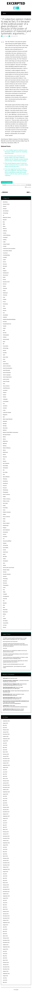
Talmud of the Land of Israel (8, 567)
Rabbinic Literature (16, 185)
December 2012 (6, 940)
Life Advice (5, 405)
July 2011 (5, 978)
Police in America (6, 494)
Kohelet (4, 396)
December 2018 (6, 785)
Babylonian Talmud (7, 217)
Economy (5, 264)
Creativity (5, 257)
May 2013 (5, 931)
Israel (4, 359)
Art (3, 215)
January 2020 (5, 756)
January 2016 (5, 860)
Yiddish (4, 618)
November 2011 (6, 969)
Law (4, 403)
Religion (4, 527)
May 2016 (5, 851)
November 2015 (6, 865)
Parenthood (5, 483)
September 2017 (6, 816)
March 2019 (5, 778)
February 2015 (6, 884)
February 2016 (6, 858)
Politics (4, 496)
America (4, 206)
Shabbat (4, 543)
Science (4, 534)
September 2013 (6, 922)
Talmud (4, 565)
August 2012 (5, 949)
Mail (4, 416)
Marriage (5, 423)
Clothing (4, 239)
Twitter (14, 8)
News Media (5, 465)
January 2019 (5, 783)
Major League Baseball (7, 419)
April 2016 (5, 853)
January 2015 (5, 887)
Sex (3, 538)
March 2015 (5, 882)
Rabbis (4, 514)
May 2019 (5, 774)
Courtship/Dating (6, 255)
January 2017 (5, 833)
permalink (29, 187)
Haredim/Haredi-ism (7, 323)
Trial (4, 589)
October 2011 (5, 971)
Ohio (4, 474)
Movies (4, 454)
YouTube (5, 625)
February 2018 (6, 807)
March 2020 (5, 751)
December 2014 (6, 889)
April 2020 (5, 749)
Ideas (4, 341)
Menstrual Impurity (6, 434)
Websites (5, 603)
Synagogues (5, 560)
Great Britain (5, 315)
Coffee (4, 241)
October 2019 (5, 763)
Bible (4, 224)
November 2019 (6, 760)
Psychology (5, 507)
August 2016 (5, 845)
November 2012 (6, 942)
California (5, 230)
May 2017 (5, 825)
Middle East (5, 441)
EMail (4, 268)
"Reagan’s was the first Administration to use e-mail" (13, 664)
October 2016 (5, 840)
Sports (4, 554)
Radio (4, 518)
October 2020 (5, 736)
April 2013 (5, 933)
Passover (5, 485)
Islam (4, 354)
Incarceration (5, 346)
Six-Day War (5, 545)
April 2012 (5, 958)
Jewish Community (7, 365)
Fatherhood (5, 292)
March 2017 (5, 829)
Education (5, 266)
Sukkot (4, 558)
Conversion (5, 253)
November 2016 (6, 838)
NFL (4, 470)
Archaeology (5, 213)
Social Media (5, 547)
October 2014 (5, 893)
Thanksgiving (5, 585)
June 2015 (5, 876)
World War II (5, 611)
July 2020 (5, 743)
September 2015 (6, 869)
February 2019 (6, 780)
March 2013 (5, 935)
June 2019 (5, 771)
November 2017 (6, 811)
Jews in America (6, 385)
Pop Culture (5, 503)
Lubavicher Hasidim (7, 412)
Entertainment (6, 272)
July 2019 (5, 769)
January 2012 (5, 964)
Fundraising (5, 303)
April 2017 (5, 827)
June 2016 (5, 849)
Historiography (6, 334)
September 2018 (6, 791)
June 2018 (5, 798)
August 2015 (5, 871)
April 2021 (5, 727)
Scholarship (9, 182)
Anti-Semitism (5, 210)
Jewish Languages (7, 374)
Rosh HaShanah (6, 529)
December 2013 (6, 915)
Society (4, 549)
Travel (4, 587)
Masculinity (5, 428)
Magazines (5, 414)
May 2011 (5, 982)
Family (4, 290)
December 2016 (6, 836)
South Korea (5, 552)
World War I (5, 609)
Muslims (4, 461)
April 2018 (5, 802)
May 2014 (5, 904)
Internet (4, 350)
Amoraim (5, 208)
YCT (4, 616)
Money (4, 450)
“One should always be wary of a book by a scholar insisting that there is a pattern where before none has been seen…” (16, 165)
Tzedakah (5, 594)
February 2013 (6, 938)
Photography (5, 492)
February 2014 (6, 911)
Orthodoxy (5, 478)
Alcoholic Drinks (6, 204)
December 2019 (6, 758)
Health (4, 328)
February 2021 (6, 729)
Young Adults (5, 623)
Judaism (4, 392)
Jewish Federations (7, 372)
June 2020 (5, 745)
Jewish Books (5, 363)
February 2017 (6, 831)
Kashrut (4, 394)
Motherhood (5, 452)
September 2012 (6, 946)
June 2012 (5, 953)
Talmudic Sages (6, 569)
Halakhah (5, 317)
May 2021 (5, 725)
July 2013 (5, 927)
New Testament (6, 463)
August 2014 (5, 898)
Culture (4, 259)
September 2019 (6, 765)
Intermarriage (5, 348)
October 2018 (5, 789)
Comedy (4, 246)
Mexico (4, 439)
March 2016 (5, 856)
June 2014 (5, 902)
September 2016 (6, 842)
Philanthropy (5, 490)
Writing (4, 614)
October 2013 (5, 920)
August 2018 (5, 794)
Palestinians (5, 481)
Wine (4, 605)
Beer (4, 222)
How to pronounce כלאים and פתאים (10, 641)
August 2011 (5, 975)
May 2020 (5, 747)
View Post (5, 648)
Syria (4, 563)
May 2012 (5, 955)
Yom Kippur (5, 620)
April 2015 (5, 880)
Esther (4, 277)
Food (4, 297)
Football (4, 299)
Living (4, 410)
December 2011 (6, 966)
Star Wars (5, 556)
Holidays (4, 337)
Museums (5, 456)
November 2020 (6, 734)
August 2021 (5, 723)
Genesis (4, 310)
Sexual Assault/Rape (7, 541)
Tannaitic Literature (7, 574)
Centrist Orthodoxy (6, 235)
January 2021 (5, 732)
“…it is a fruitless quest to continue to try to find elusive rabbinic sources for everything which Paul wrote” (16, 152)
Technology (5, 578)
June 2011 (5, 980)
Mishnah (4, 445)
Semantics (5, 536)
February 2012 (6, 962)
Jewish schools (6, 379)
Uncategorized (6, 596)
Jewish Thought (6, 381)
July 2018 (5, 796)
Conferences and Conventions (9, 248)
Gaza (4, 306)
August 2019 (5, 767)
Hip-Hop (4, 332)
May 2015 (5, 878)
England (4, 270)
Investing (5, 352)
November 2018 (6, 787)
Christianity (5, 237)
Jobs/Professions (6, 388)
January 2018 (5, 809)
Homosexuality (6, 339)
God (4, 312)
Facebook (5, 288)
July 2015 (5, 873)
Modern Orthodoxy (6, 447)
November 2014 (6, 891)
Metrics (4, 436)
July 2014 (5, 900)
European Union (6, 281)
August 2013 (5, 924)
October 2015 (5, 867)
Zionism (4, 627)
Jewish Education (6, 370)
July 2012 (5, 951)
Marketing (5, 421)
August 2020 (5, 740)
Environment (5, 275)
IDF (3, 343)
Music (4, 459)
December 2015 (6, 862)
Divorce (4, 261)
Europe (4, 279)
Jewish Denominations (7, 368)
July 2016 (5, 847)
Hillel (4, 330)
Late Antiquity (5, 401)
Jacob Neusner (9, 185)
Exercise (4, 283)
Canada (4, 233)
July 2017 (5, 820)
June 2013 (5, 929)
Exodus (4, 286)
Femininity (5, 295)
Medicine (5, 430)
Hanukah (5, 321)
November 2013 (6, 918)
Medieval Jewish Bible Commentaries (10, 432)
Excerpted (16, 3)
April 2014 (5, 907)
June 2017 (5, 822)
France (4, 301)
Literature (5, 408)
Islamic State (5, 357)
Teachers (5, 576)
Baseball (4, 219)
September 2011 (6, 973)
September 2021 (6, 721)
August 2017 (5, 818)
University (5, 598)
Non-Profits (5, 472)
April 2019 (5, 776)
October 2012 (5, 944)
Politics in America (6, 498)
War (4, 600)
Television (5, 580)
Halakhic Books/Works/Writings (9, 319)
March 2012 (5, 960)
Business (5, 228)
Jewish (4, 361)
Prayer (4, 505)
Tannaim (4, 572)
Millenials (5, 443)
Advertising (5, 202)
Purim (4, 510)
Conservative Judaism (7, 250)
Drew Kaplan (5, 36)
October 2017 (5, 814)
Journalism (5, 390)
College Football (6, 244)
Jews (4, 383)
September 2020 (6, 738)
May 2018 (5, 800)
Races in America (6, 516)
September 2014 (6, 896)
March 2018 (5, 805)
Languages (5, 399)
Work (4, 607)
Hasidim (4, 326)
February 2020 (6, 754)
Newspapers (5, 467)
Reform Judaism (6, 523)
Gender (4, 308)
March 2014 (5, 909)
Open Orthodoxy (6, 476)
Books (4, 226)
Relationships (5, 525)
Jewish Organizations (7, 377)
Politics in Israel (6, 501)
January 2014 (5, 913)
